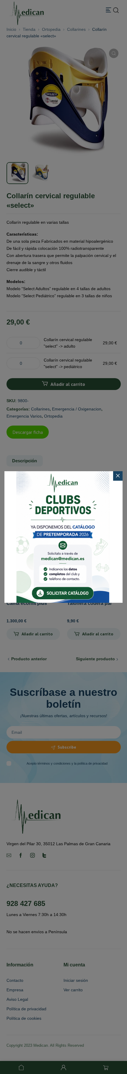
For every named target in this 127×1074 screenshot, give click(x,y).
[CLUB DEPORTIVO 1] (63, 537)
